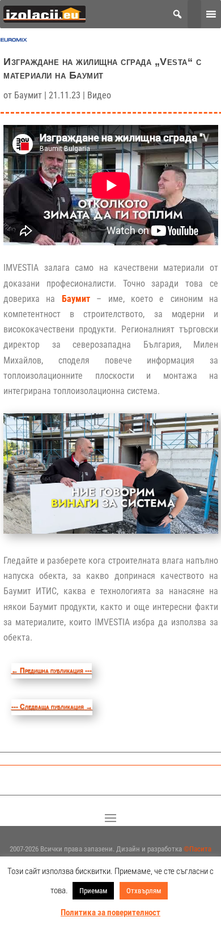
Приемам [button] (93, 890)
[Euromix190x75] (14, 42)
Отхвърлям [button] (143, 890)
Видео (99, 95)
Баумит (28, 95)
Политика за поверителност (110, 912)
